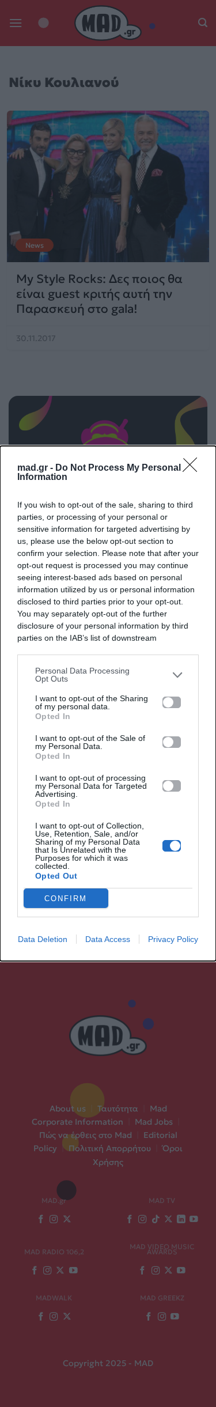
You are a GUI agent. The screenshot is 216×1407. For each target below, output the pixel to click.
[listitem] (108, 675)
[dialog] (108, 703)
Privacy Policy (173, 939)
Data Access (107, 939)
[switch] (171, 702)
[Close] (193, 468)
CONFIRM (65, 898)
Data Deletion (42, 939)
